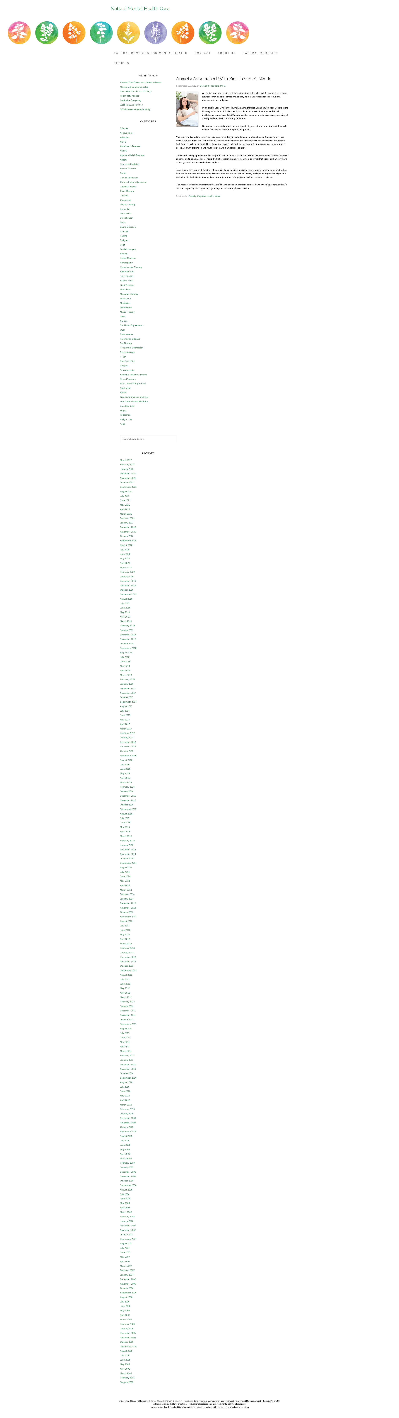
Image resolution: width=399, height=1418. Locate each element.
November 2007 (128, 1230)
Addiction (124, 137)
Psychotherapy (127, 352)
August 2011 (126, 1028)
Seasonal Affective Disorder (133, 374)
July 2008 (125, 1194)
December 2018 (128, 634)
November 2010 (128, 1069)
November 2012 (128, 961)
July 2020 (125, 549)
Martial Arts (125, 289)
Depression (125, 213)
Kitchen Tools (126, 280)
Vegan (123, 410)
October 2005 (127, 1342)
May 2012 (125, 988)
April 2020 (125, 563)
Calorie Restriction (129, 177)
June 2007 (125, 1252)
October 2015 (127, 804)
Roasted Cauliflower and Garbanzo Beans (140, 82)
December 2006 (128, 1279)
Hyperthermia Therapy (131, 267)
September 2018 (128, 648)
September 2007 (128, 1239)
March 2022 (126, 460)
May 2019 (125, 612)
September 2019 (128, 594)
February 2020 (127, 572)
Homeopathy (126, 262)
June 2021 (125, 500)
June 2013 (125, 930)
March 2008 (126, 1212)
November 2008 (128, 1176)
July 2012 (125, 979)
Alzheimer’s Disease (130, 146)
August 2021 (126, 491)
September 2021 (128, 487)
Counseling (125, 200)
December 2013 (128, 903)
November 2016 (128, 746)
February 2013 (127, 948)
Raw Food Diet (127, 361)
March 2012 (126, 997)
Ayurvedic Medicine (129, 164)
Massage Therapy (129, 294)
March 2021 (126, 514)
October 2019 (127, 590)
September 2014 (128, 863)
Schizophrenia (127, 370)
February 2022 (127, 464)
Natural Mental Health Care (140, 8)
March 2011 (126, 1051)
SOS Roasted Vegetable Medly (135, 109)
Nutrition (124, 321)
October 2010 (127, 1073)
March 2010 (126, 1104)
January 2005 (127, 1382)
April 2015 (125, 831)
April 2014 (125, 885)
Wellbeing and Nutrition (131, 105)
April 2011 (125, 1046)
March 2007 (126, 1266)
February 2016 (127, 787)
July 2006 (125, 1301)
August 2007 (126, 1243)
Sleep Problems (128, 379)
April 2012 (125, 993)
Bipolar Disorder (128, 168)
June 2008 (125, 1198)
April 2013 (125, 939)
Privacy (168, 1401)
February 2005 (127, 1377)
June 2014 (125, 876)
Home (153, 1401)
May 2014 (125, 881)
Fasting (123, 235)
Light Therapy (127, 285)
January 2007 (127, 1275)
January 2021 (127, 522)
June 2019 (125, 607)
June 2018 (125, 661)
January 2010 (127, 1113)
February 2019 (127, 625)
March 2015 (126, 836)
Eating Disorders (128, 227)
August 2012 (126, 975)
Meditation (125, 303)
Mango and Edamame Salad (134, 87)
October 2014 (127, 858)
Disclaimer (177, 1401)
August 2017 (126, 706)
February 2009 (127, 1163)
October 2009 (127, 1127)
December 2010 (128, 1064)
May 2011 (125, 1042)
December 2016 (128, 742)
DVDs (123, 222)
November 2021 (128, 478)
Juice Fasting (126, 276)
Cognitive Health (205, 196)
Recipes (124, 365)
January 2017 (127, 737)
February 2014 (127, 894)
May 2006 (125, 1310)
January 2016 (127, 791)
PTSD (123, 356)
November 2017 (128, 693)
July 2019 (125, 603)
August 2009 (126, 1136)
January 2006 (127, 1328)
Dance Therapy (127, 204)
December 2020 (128, 527)
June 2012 (125, 983)
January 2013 (127, 952)
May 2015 (125, 827)
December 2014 (128, 849)
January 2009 (127, 1167)
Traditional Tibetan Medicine (134, 401)
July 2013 (125, 925)
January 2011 (126, 1060)
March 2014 (126, 890)
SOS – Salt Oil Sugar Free (133, 383)
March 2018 (126, 675)
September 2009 (128, 1131)
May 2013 (125, 934)
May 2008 (125, 1203)
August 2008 (126, 1189)
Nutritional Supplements (132, 325)
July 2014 (125, 872)
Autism (123, 160)
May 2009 (125, 1149)
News (217, 196)
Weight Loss (126, 419)
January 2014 (127, 898)
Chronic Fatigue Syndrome (133, 182)
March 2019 (126, 621)
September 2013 (128, 916)
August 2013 (126, 921)
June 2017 (125, 715)
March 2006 (126, 1319)
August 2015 (126, 813)
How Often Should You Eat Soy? (136, 91)
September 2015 (128, 809)
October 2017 (127, 697)
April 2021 (125, 509)
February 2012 (127, 1001)
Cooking (124, 195)
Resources (188, 1401)
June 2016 (125, 769)
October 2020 (127, 536)
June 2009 (125, 1145)
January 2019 (127, 630)
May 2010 (125, 1095)
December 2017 (128, 688)
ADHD (123, 142)
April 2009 (125, 1154)
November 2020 (128, 531)
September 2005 (128, 1346)
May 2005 (125, 1364)
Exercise (124, 231)
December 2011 (128, 1010)
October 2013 (127, 912)
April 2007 (125, 1261)
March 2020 (126, 567)
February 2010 (127, 1109)
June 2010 (125, 1091)
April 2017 (125, 724)
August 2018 (126, 652)
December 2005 (128, 1333)
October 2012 (127, 966)
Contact (160, 1401)
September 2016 (128, 755)
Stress (123, 392)
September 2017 (128, 702)
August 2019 (126, 599)
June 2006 (125, 1306)
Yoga (122, 424)
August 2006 (126, 1297)
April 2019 (125, 616)
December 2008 (128, 1172)
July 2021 (125, 496)
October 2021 (127, 482)
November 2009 (128, 1122)
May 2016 (125, 773)
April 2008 (125, 1207)
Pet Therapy (126, 343)
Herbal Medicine (128, 258)
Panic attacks (126, 334)
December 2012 (128, 957)
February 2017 (127, 733)
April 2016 (125, 778)
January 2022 (127, 469)
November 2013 (128, 908)
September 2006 (128, 1292)
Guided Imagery (128, 249)
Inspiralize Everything (130, 100)
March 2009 (126, 1158)
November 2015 (128, 800)
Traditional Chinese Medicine (134, 397)
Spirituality (125, 388)
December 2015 (128, 796)
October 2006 (127, 1288)
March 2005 (126, 1373)
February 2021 (127, 518)
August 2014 (126, 867)
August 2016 (126, 760)
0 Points (124, 128)
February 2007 (127, 1270)
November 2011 (128, 1015)
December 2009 (128, 1118)
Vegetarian (125, 415)
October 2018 (127, 643)
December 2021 (128, 473)
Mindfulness (126, 307)
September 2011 (128, 1024)
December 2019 (128, 581)
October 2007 (127, 1234)
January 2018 (127, 684)
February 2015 (127, 840)
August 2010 (126, 1082)
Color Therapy (127, 191)
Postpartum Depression (131, 347)
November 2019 (128, 585)
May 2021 (125, 505)
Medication (125, 298)
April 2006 (125, 1315)
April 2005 (125, 1369)
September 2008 (128, 1185)
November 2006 (128, 1284)
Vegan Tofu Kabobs (129, 96)
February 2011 (127, 1055)
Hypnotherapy (127, 271)
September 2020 (128, 540)
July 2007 (125, 1248)
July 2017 (125, 711)
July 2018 (125, 657)
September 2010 (128, 1078)
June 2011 (125, 1037)
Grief (122, 245)
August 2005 (126, 1351)
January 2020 (127, 576)
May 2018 (125, 666)
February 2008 (127, 1216)
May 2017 (125, 719)
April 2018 (125, 670)
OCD (122, 330)
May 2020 (125, 558)
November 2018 (128, 639)
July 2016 (125, 764)
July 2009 (125, 1140)
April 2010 (125, 1100)
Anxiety (192, 196)
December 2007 (128, 1225)
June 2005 (125, 1360)
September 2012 (128, 970)
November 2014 (128, 854)
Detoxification (126, 218)
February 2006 (127, 1324)
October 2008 (127, 1180)
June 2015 (125, 822)
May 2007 (125, 1257)
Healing (123, 253)
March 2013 (126, 943)
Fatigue (123, 240)
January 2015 (127, 845)
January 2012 (127, 1006)
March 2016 (126, 782)
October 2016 (127, 751)
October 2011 (126, 1019)
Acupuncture (126, 133)
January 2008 (127, 1221)
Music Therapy (127, 312)
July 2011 (124, 1033)
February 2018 (127, 679)
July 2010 (125, 1087)
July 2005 (125, 1355)
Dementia (125, 209)
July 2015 (125, 818)
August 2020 (126, 545)
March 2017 (126, 728)
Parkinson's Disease (130, 339)
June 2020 (125, 554)
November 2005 (128, 1337)
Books (123, 173)
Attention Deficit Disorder (132, 155)
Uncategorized (127, 406)
